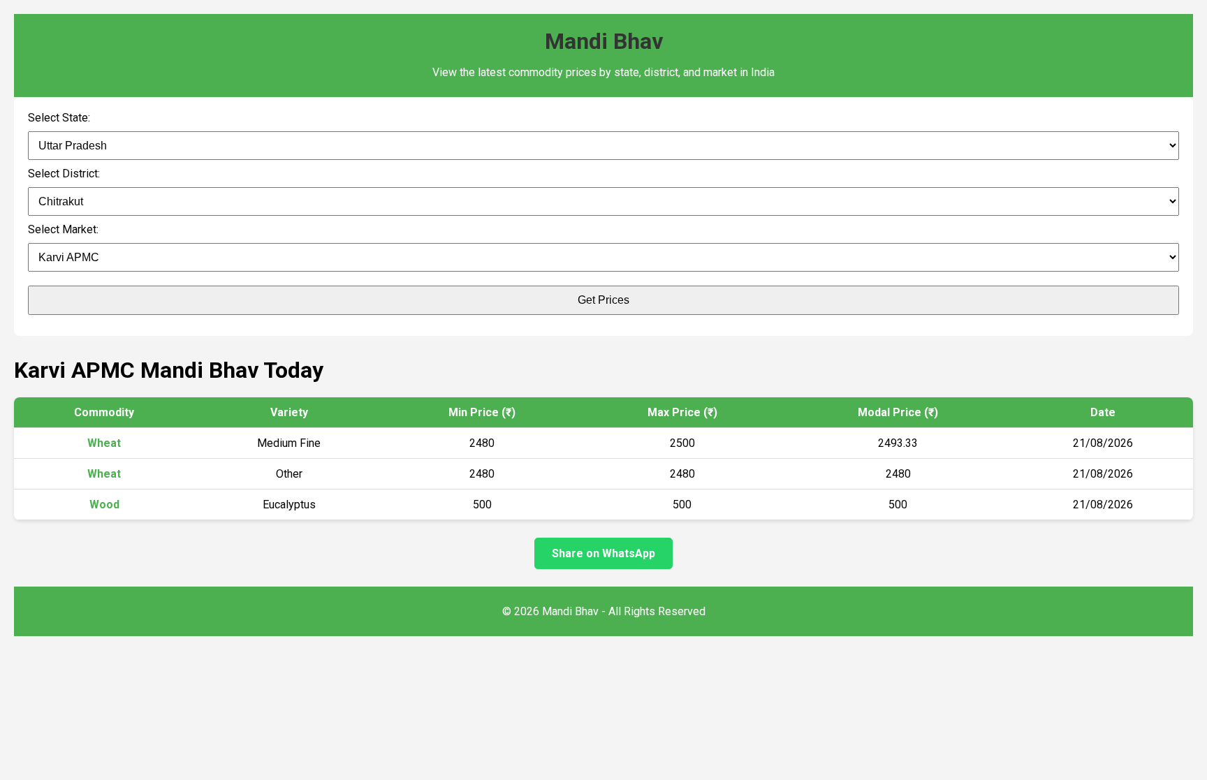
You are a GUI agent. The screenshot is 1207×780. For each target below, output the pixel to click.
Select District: (64, 173)
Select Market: (63, 229)
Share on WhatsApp (603, 553)
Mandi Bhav (604, 41)
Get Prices (603, 300)
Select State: (59, 117)
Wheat (104, 443)
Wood (104, 504)
